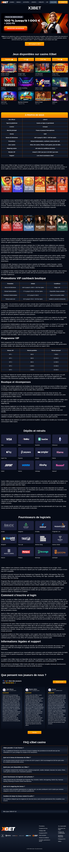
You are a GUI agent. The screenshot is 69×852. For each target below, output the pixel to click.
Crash (41, 59)
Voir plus (34, 732)
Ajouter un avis (59, 681)
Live (25, 59)
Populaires (8, 59)
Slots (59, 59)
